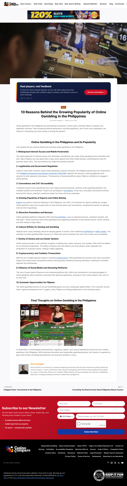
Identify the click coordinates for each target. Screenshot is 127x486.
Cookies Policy (50, 453)
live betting (68, 191)
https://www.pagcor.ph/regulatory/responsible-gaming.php (33, 478)
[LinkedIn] (119, 463)
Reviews (103, 4)
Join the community (96, 92)
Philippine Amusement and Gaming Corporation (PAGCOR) (43, 173)
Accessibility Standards (64, 449)
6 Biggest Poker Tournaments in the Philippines (22, 390)
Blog (111, 4)
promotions (61, 217)
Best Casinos (26, 4)
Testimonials (96, 456)
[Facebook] (108, 463)
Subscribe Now (91, 432)
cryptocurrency (62, 258)
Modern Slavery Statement (113, 453)
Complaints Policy (116, 449)
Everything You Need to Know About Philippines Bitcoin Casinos (97, 390)
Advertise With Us (81, 449)
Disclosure (71, 453)
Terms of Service (84, 456)
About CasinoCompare (67, 446)
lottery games (100, 232)
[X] (115, 463)
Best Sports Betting (72, 4)
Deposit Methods (90, 4)
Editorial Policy (82, 453)
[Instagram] (112, 463)
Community (119, 4)
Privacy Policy (70, 456)
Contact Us (119, 446)
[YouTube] (122, 463)
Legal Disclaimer (96, 453)
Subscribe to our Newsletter (113, 456)
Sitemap (41, 449)
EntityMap (50, 449)
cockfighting (88, 232)
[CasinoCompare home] (11, 4)
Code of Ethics (103, 449)
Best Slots (59, 4)
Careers (93, 449)
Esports (19, 202)
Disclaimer (61, 453)
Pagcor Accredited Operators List (101, 446)
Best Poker (38, 4)
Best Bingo (48, 4)
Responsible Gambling (49, 446)
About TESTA (82, 446)
